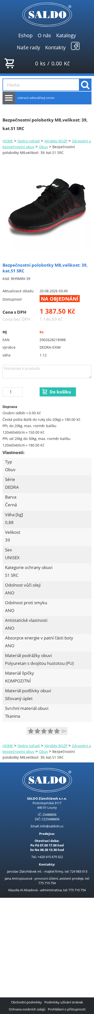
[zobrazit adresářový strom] (9, 98)
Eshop (25, 35)
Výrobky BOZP (55, 141)
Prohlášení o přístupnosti (66, 1009)
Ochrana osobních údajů (27, 1009)
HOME (8, 141)
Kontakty (55, 47)
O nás (44, 35)
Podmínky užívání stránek (63, 1002)
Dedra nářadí (29, 141)
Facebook (75, 45)
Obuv (43, 146)
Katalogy (66, 35)
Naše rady (28, 47)
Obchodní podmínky (26, 1002)
